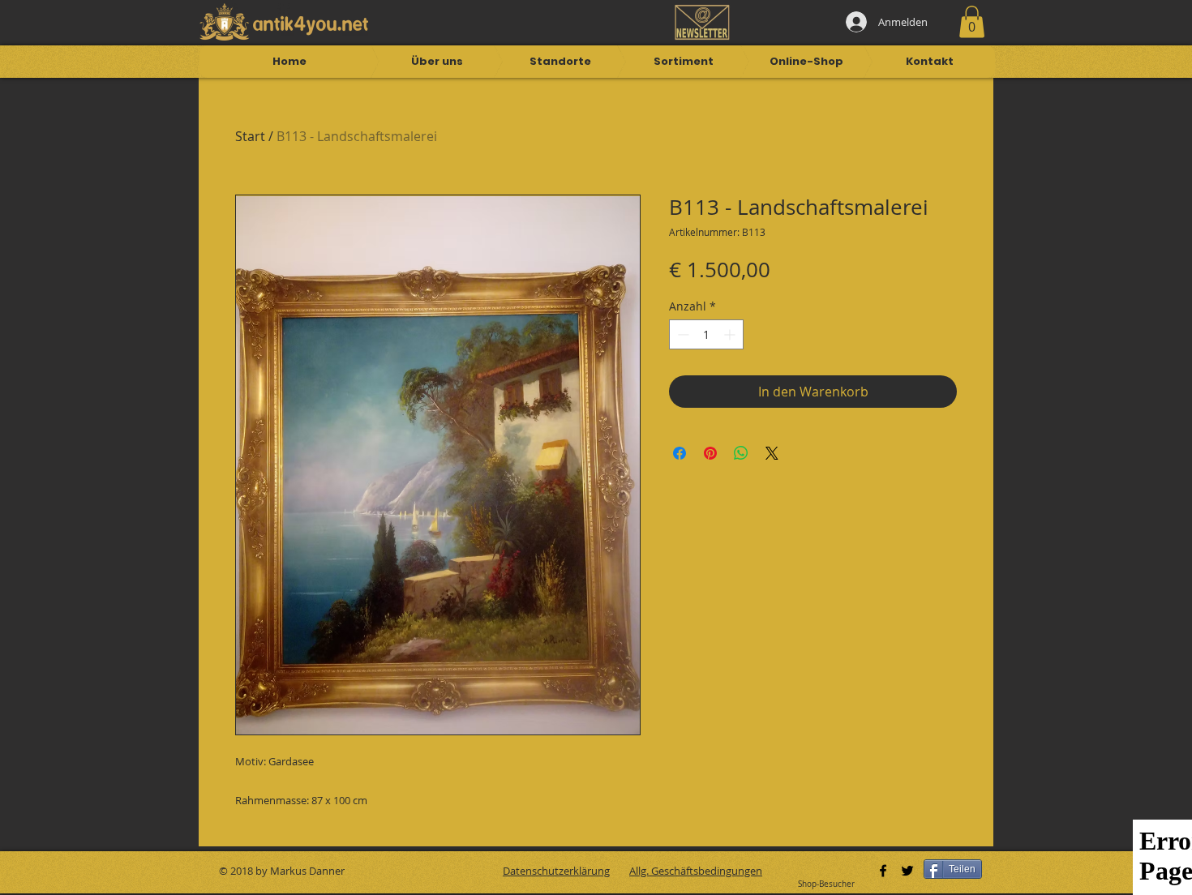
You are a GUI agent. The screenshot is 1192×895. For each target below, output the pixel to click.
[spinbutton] (706, 334)
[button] (971, 21)
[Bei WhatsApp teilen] (741, 453)
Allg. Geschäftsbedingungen (695, 870)
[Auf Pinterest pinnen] (710, 453)
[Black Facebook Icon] (883, 871)
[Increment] (731, 334)
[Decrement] (681, 334)
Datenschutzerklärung (556, 870)
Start (250, 136)
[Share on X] (772, 453)
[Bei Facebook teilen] (679, 453)
